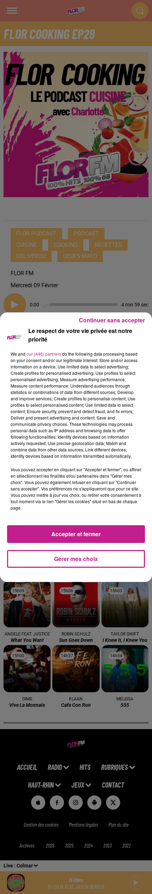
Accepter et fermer (76, 534)
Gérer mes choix (76, 559)
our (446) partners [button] (44, 354)
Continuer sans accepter (112, 320)
